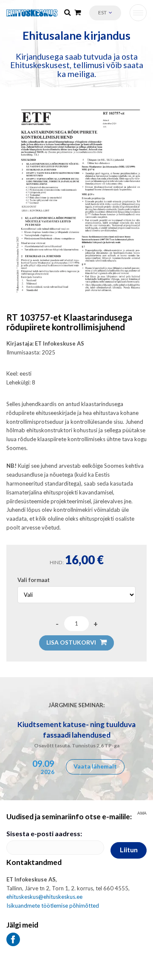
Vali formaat (33, 579)
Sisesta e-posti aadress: (44, 833)
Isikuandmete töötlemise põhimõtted (52, 905)
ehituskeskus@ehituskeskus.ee (44, 896)
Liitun (129, 849)
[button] (105, 12)
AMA (142, 813)
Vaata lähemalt (95, 766)
